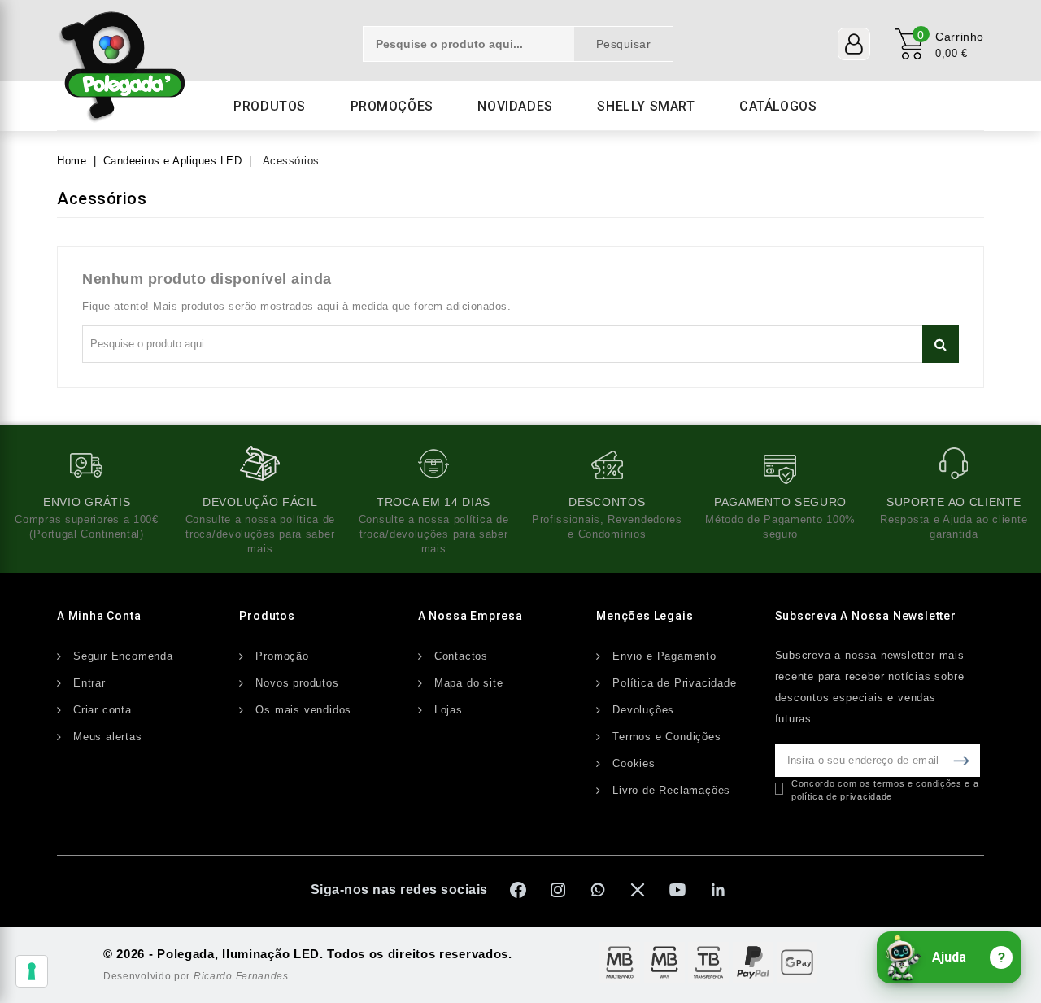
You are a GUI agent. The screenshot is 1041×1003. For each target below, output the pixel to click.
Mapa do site (468, 683)
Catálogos (778, 106)
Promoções (392, 106)
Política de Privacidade (674, 683)
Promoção (281, 656)
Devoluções (643, 710)
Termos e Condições (666, 736)
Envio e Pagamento (664, 656)
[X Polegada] (637, 890)
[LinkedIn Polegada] (717, 890)
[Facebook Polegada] (518, 890)
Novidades (514, 106)
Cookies (634, 763)
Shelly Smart (646, 106)
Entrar (89, 683)
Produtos (269, 106)
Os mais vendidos (303, 710)
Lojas (448, 710)
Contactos (461, 656)
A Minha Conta (99, 615)
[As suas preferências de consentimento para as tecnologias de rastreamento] (31, 971)
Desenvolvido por (196, 976)
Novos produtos (296, 683)
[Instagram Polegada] (558, 890)
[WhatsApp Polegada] (598, 890)
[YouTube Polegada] (677, 890)
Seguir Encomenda (123, 656)
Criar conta (102, 710)
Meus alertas (107, 736)
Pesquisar (623, 43)
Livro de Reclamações (671, 790)
